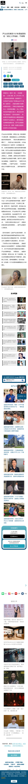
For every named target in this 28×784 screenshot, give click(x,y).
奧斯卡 (5, 83)
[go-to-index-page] (12, 40)
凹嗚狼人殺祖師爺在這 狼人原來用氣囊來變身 (9, 334)
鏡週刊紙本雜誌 (17, 744)
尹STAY (16, 86)
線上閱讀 (14, 755)
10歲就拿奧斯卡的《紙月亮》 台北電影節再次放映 (9, 328)
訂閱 (19, 593)
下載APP (12, 764)
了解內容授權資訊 (17, 746)
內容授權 (6, 764)
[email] (20, 769)
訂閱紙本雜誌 (3, 2)
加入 (6, 593)
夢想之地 (11, 86)
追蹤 (12, 593)
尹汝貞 (15, 83)
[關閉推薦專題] (26, 385)
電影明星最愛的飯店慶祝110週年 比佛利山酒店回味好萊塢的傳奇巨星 (9, 321)
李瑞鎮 (20, 83)
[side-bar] (26, 2)
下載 (25, 593)
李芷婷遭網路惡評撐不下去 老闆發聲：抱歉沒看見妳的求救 (9, 349)
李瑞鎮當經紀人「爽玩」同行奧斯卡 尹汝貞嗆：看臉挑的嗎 (9, 307)
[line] (9, 769)
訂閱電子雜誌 (19, 762)
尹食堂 (21, 86)
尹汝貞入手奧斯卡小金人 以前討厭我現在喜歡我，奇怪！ (9, 356)
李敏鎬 (10, 83)
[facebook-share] (4, 76)
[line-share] (8, 76)
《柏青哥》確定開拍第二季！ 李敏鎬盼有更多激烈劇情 (9, 300)
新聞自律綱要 (20, 764)
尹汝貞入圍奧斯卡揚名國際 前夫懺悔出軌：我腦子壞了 (9, 342)
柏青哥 (5, 86)
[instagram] (16, 769)
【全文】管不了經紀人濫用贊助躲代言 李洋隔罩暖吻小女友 (9, 363)
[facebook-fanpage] (13, 769)
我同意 (14, 781)
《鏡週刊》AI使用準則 (14, 766)
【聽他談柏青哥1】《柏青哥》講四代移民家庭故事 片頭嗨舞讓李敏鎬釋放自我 (10, 314)
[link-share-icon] (11, 76)
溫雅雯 (9, 72)
